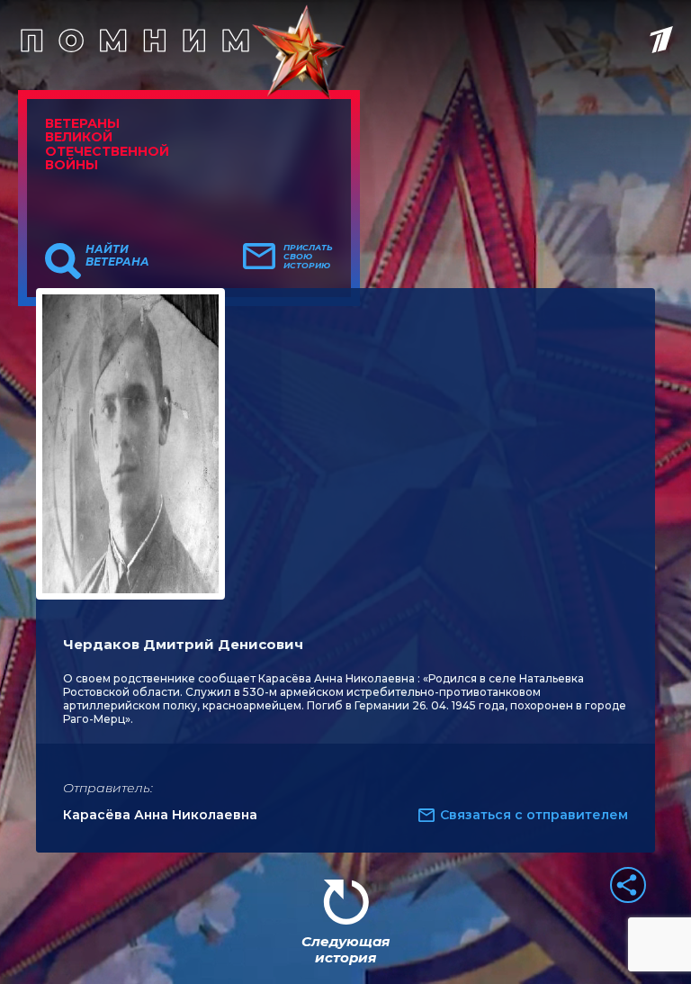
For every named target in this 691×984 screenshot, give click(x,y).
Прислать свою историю (308, 256)
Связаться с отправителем (534, 815)
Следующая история (345, 949)
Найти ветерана (117, 255)
